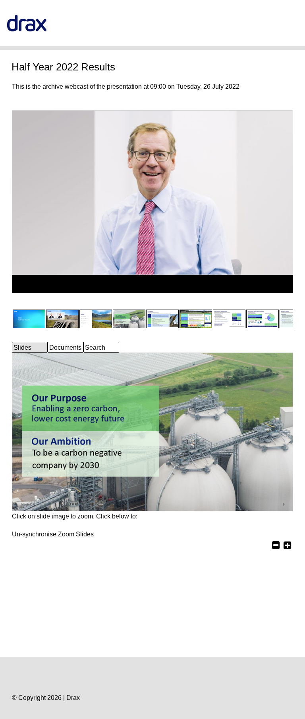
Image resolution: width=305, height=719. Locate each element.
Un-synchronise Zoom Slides (53, 534)
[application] (152, 284)
